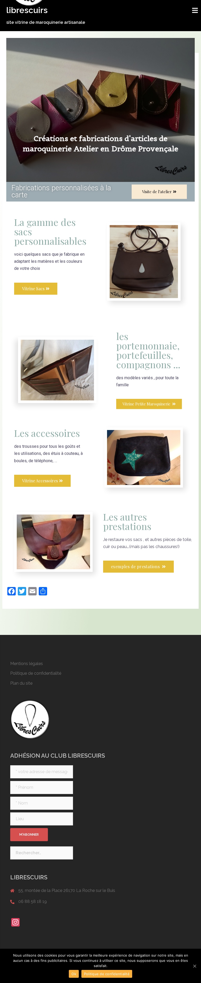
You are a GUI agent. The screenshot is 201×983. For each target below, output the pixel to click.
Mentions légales (26, 663)
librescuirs (27, 10)
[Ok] (194, 966)
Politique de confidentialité (35, 673)
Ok (73, 974)
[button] (159, 192)
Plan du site (21, 683)
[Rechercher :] (41, 852)
